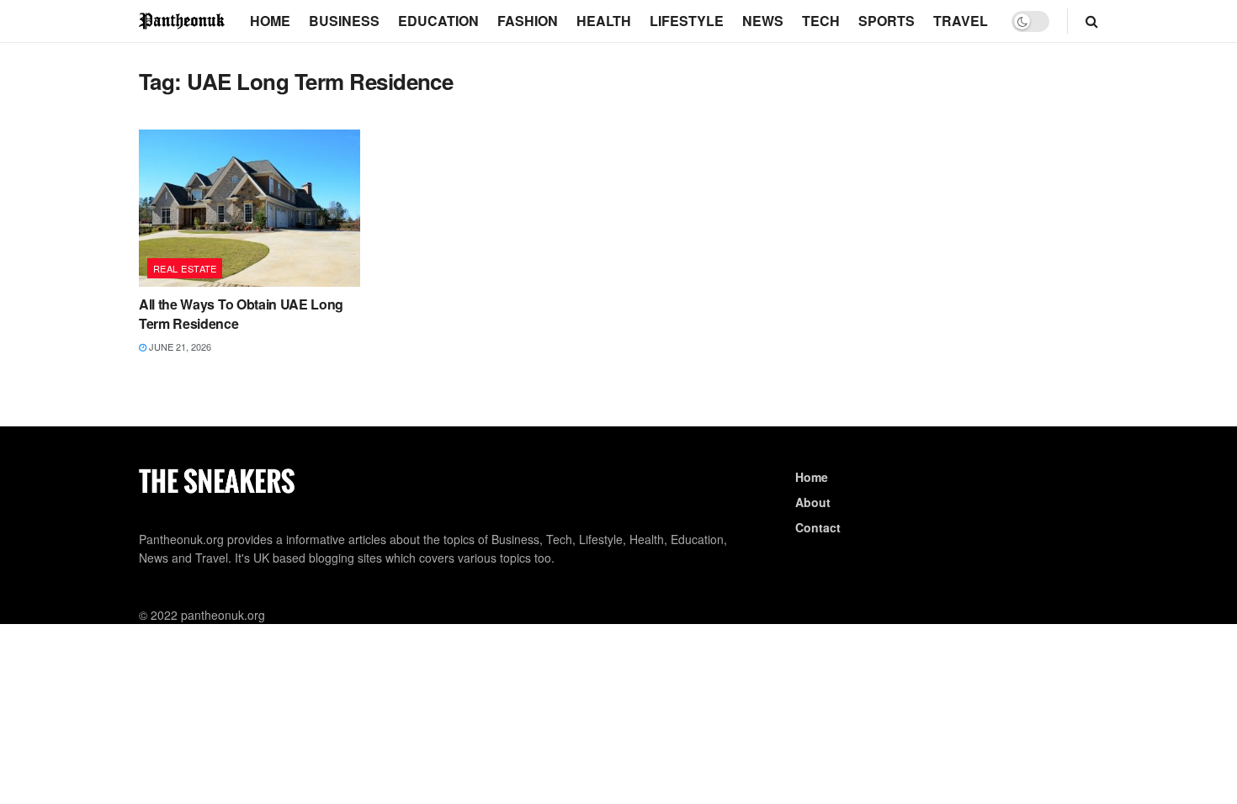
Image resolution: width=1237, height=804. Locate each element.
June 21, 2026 (178, 346)
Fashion (527, 20)
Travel (960, 20)
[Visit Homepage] (182, 20)
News (762, 20)
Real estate (185, 268)
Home (270, 20)
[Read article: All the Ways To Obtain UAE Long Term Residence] (249, 209)
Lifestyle (687, 20)
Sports (886, 20)
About (813, 502)
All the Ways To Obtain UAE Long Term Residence (241, 313)
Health (603, 20)
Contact (818, 527)
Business (344, 20)
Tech (821, 20)
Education (438, 20)
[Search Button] (1092, 21)
